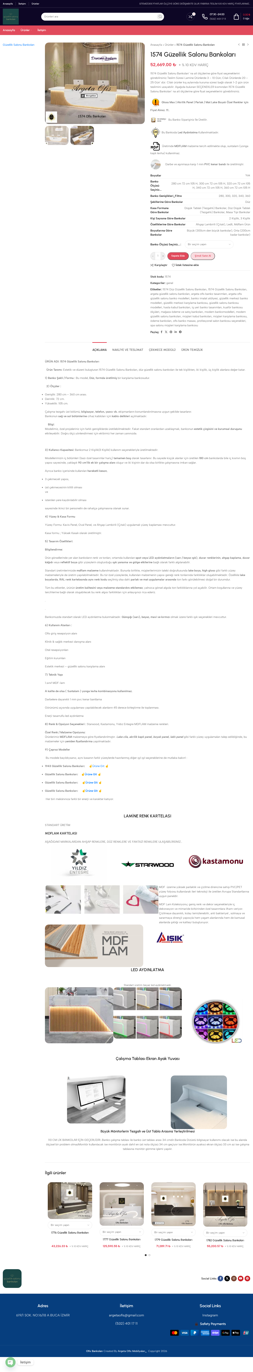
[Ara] (160, 16)
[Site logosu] (11, 16)
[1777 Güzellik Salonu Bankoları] (122, 1204)
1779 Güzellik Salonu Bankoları (173, 1239)
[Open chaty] (10, 1362)
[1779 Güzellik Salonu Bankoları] (173, 1204)
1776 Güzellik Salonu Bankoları (70, 1232)
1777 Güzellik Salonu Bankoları (121, 1239)
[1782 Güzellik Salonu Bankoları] (225, 1204)
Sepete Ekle (178, 255)
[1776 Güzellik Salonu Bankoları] (70, 1200)
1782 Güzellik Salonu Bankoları (225, 1240)
